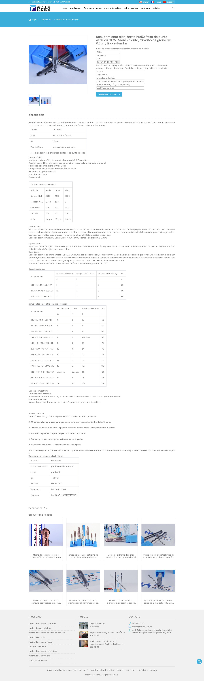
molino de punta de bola (67, 19)
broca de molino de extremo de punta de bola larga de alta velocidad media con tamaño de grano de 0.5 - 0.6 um (83, 556)
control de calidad (112, 8)
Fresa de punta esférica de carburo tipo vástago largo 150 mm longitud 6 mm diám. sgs (46, 601)
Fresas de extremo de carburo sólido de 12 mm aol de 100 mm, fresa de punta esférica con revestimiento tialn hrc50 (158, 601)
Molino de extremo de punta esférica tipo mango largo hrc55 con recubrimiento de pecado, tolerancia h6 (121, 556)
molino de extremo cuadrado (42, 623)
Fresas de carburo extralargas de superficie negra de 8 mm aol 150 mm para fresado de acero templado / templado (158, 556)
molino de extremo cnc (39, 655)
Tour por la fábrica (93, 8)
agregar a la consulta (109, 94)
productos (75, 8)
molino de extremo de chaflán (43, 651)
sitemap (153, 670)
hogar (34, 19)
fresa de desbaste (37, 646)
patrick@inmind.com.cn (42, 2)
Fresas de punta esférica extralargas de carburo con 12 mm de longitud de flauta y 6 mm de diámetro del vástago (120, 601)
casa (65, 8)
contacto (145, 8)
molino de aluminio (37, 637)
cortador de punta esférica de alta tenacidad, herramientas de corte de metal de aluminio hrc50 (83, 601)
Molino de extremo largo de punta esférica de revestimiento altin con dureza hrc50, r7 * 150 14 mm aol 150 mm (45, 556)
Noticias (156, 8)
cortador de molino (38, 660)
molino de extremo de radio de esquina (47, 632)
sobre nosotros (131, 8)
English (146, 2)
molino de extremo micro (40, 642)
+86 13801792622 (63, 2)
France (158, 2)
